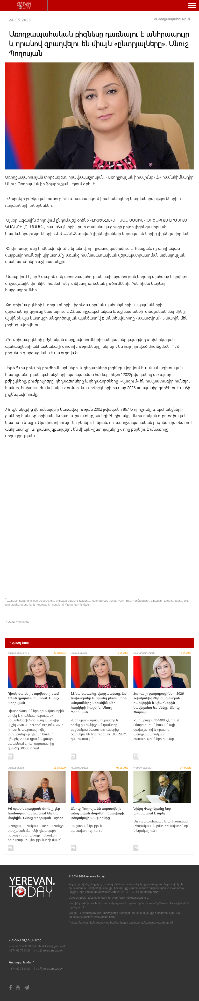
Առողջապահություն (173, 18)
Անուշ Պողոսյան (18, 621)
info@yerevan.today (48, 950)
